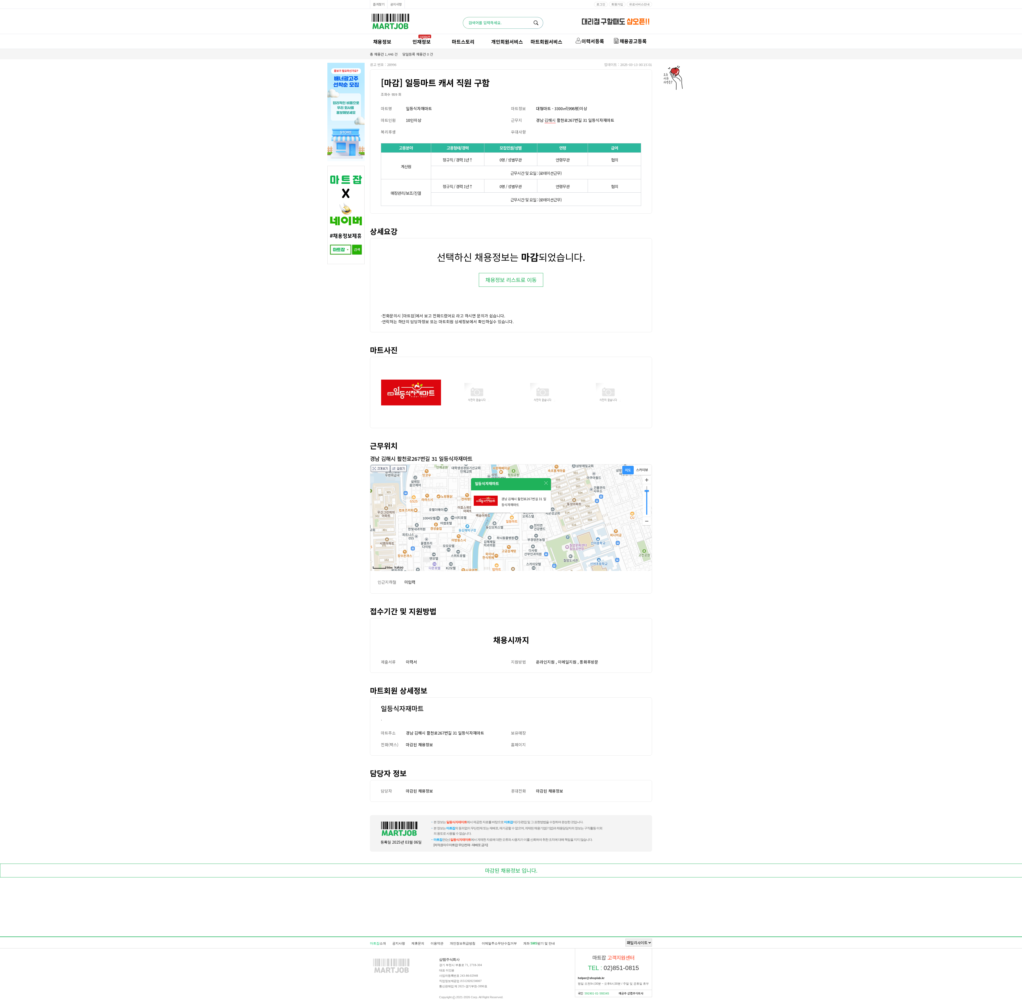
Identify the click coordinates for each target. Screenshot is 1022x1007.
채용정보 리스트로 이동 (511, 280)
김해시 (550, 120)
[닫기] (546, 483)
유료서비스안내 (639, 4)
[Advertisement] (511, 908)
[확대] (646, 480)
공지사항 (396, 4)
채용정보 (382, 41)
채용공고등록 (633, 41)
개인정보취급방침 (462, 943)
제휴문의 (417, 943)
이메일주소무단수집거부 (499, 943)
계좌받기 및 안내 (539, 943)
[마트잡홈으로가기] (391, 972)
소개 (378, 943)
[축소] (646, 521)
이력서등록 (593, 41)
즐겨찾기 (379, 4)
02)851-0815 (613, 967)
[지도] (628, 470)
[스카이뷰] (642, 470)
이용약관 (437, 943)
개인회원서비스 (507, 41)
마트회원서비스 (546, 41)
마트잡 (390, 21)
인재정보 (422, 41)
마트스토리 (463, 41)
